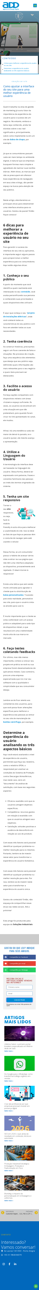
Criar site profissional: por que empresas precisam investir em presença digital (17, 1106)
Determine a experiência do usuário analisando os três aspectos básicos (16, 69)
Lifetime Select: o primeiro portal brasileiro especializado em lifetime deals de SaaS (18, 1046)
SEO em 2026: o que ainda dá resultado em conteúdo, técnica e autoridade (17, 1136)
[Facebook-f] (9, 1264)
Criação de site (19, 81)
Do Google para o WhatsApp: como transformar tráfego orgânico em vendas (18, 1076)
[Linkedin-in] (15, 1264)
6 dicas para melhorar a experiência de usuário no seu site (20, 64)
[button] (35, 5)
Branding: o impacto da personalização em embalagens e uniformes (17, 1195)
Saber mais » (8, 1051)
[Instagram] (3, 1264)
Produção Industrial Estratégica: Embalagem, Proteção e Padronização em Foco (16, 1165)
